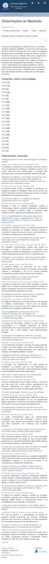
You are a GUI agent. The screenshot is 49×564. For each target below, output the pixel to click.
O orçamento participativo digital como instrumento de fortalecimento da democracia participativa (23, 430)
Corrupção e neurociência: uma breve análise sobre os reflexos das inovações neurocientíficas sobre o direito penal (24, 259)
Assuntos (42, 30)
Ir (45, 40)
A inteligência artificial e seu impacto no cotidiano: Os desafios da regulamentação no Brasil (23, 295)
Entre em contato (8, 555)
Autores (26, 30)
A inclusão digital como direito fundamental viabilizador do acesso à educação (20, 277)
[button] (32, 3)
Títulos (33, 30)
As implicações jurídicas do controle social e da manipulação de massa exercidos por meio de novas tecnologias (24, 409)
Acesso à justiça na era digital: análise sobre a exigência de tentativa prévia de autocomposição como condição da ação (22, 468)
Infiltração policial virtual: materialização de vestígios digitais (24, 160)
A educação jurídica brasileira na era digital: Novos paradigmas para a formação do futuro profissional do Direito (24, 507)
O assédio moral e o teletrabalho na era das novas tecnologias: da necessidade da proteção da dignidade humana (23, 239)
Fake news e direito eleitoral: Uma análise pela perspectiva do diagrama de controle (21, 375)
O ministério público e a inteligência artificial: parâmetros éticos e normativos (21, 199)
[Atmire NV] (41, 550)
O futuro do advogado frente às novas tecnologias (23, 392)
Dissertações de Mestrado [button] (13, 14)
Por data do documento (11, 30)
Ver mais (5, 542)
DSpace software (8, 548)
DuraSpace (6, 553)
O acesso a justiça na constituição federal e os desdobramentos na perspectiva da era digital (22, 525)
